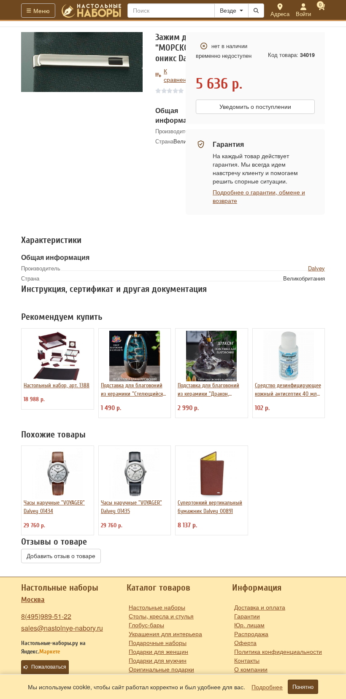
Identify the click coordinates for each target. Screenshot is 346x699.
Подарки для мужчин (158, 660)
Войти (303, 14)
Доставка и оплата (259, 607)
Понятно (303, 687)
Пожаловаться (48, 667)
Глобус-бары (146, 625)
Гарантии (247, 616)
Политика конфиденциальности (278, 651)
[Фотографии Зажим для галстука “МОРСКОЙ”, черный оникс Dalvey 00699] (82, 62)
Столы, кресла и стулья (161, 616)
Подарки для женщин (158, 651)
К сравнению (179, 75)
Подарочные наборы (158, 642)
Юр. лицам (249, 625)
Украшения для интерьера (165, 633)
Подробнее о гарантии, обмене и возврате (259, 196)
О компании (251, 669)
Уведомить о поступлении (255, 106)
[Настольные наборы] (92, 10)
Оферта (245, 642)
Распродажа (251, 633)
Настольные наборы (157, 607)
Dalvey (316, 268)
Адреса (279, 14)
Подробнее (267, 687)
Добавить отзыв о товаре (61, 556)
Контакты (247, 660)
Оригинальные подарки (161, 669)
